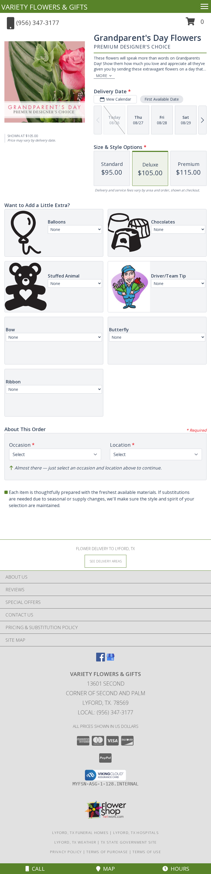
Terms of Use (146, 851)
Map (107, 868)
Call (37, 868)
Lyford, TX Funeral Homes (80, 832)
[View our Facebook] (100, 660)
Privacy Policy (66, 851)
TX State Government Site (129, 842)
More (101, 75)
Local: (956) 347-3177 (105, 712)
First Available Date (162, 99)
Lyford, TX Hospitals (136, 832)
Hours (178, 868)
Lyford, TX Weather (75, 842)
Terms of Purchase (107, 851)
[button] (195, 23)
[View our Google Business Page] (110, 660)
